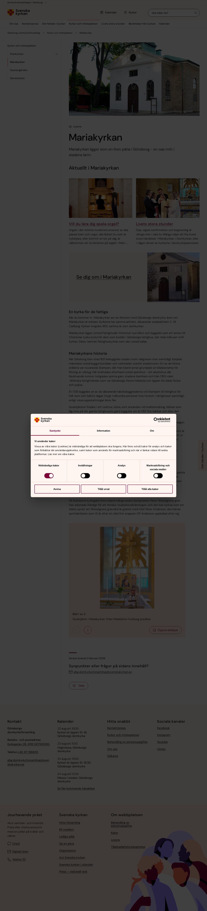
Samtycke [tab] (55, 430)
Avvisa (57, 489)
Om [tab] (152, 430)
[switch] (85, 475)
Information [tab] (103, 430)
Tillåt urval (103, 489)
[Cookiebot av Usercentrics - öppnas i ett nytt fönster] (158, 420)
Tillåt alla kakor (150, 489)
